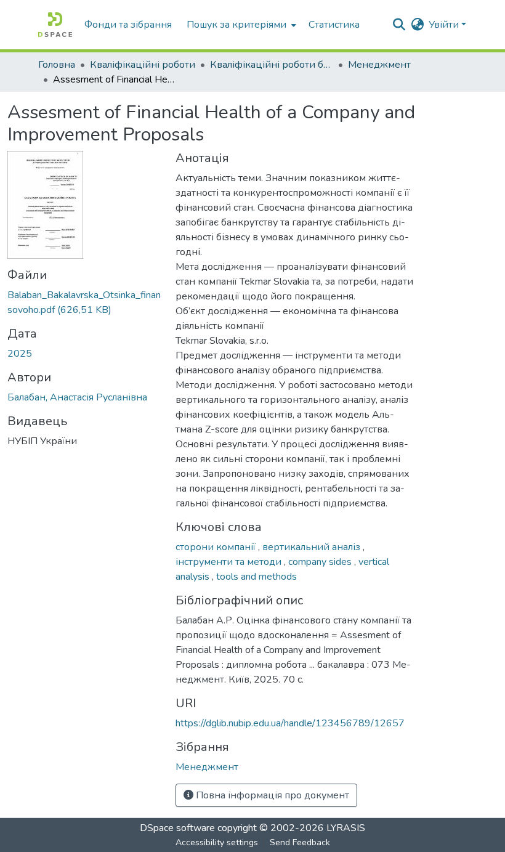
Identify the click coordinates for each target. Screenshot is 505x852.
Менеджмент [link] (379, 64)
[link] (84, 302)
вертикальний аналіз (312, 547)
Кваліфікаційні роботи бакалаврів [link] (271, 64)
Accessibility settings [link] (217, 842)
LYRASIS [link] (345, 828)
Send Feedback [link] (300, 842)
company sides (321, 562)
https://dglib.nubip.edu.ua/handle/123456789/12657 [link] (290, 723)
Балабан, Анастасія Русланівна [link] (77, 397)
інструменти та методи (230, 562)
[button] (55, 24)
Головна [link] (56, 64)
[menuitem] (240, 24)
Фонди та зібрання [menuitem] (128, 24)
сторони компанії (217, 547)
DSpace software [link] (177, 828)
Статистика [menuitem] (334, 24)
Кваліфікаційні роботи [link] (142, 64)
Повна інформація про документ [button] (271, 795)
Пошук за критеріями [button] (236, 24)
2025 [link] (19, 353)
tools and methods (256, 576)
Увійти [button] (445, 24)
